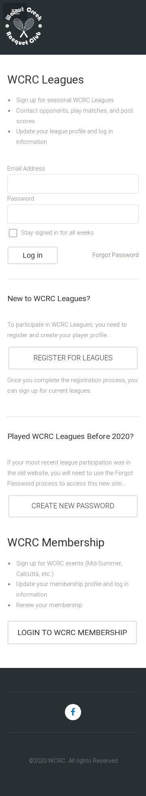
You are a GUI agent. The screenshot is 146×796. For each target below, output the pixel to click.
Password (20, 198)
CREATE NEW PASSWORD (73, 506)
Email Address (26, 168)
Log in (33, 255)
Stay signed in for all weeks (57, 232)
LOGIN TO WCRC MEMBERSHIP (72, 632)
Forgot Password (115, 255)
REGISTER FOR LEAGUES (73, 358)
